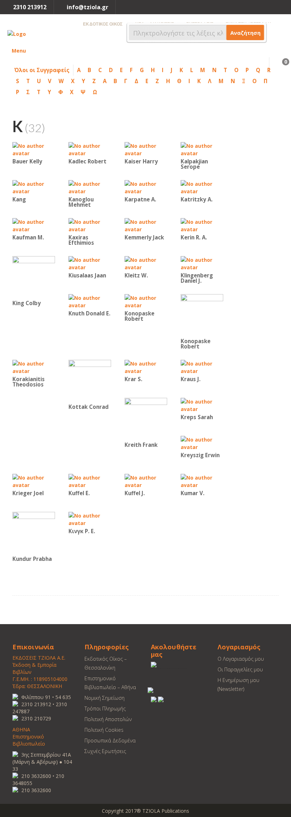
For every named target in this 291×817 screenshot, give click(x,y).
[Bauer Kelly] (33, 149)
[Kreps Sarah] (202, 404)
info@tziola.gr (87, 7)
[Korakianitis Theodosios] (33, 366)
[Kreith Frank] (146, 418)
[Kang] (33, 187)
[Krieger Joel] (33, 480)
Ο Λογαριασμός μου (241, 658)
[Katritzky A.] (202, 187)
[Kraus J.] (202, 366)
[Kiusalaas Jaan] (89, 263)
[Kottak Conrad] (89, 380)
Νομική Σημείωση (104, 697)
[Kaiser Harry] (146, 149)
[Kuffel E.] (89, 480)
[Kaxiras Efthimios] (89, 225)
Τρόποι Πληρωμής (105, 708)
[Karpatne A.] (146, 187)
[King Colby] (33, 277)
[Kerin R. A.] (202, 225)
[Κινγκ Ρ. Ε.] (89, 518)
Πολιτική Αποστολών (108, 719)
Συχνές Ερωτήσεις (105, 751)
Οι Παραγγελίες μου (240, 669)
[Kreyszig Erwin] (202, 442)
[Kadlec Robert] (89, 149)
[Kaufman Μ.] (33, 225)
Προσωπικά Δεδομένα (110, 740)
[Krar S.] (146, 366)
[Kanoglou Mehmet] (89, 187)
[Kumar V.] (202, 480)
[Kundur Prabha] (33, 532)
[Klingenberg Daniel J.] (202, 263)
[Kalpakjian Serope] (202, 149)
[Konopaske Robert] (146, 301)
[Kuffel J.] (146, 480)
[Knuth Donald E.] (89, 301)
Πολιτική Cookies (103, 729)
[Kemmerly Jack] (146, 225)
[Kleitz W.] (146, 263)
